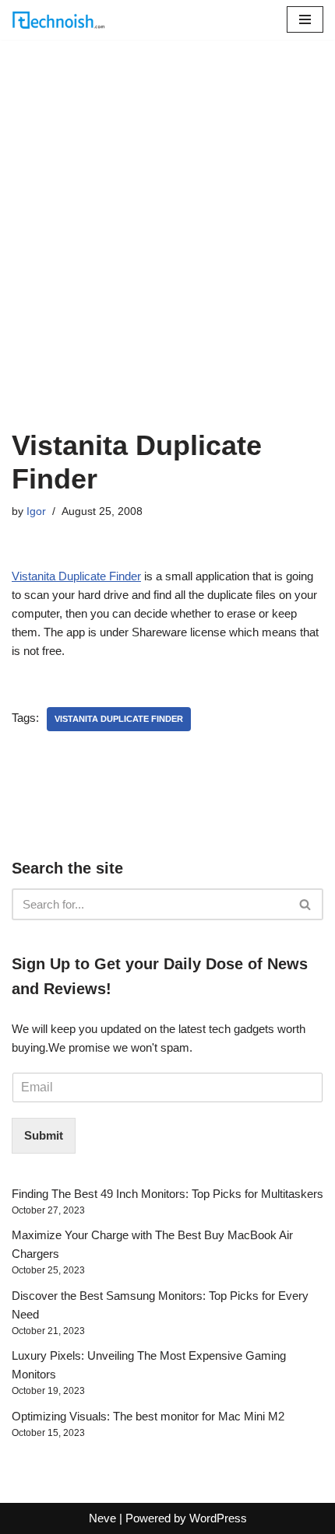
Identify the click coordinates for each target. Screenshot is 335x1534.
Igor (36, 511)
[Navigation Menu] (305, 19)
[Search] (305, 904)
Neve (102, 1518)
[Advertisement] (167, 253)
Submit (43, 1135)
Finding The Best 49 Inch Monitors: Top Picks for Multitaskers (167, 1193)
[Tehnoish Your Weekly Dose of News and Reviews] (58, 20)
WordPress (218, 1518)
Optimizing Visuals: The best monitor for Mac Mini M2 (148, 1416)
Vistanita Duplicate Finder (76, 576)
